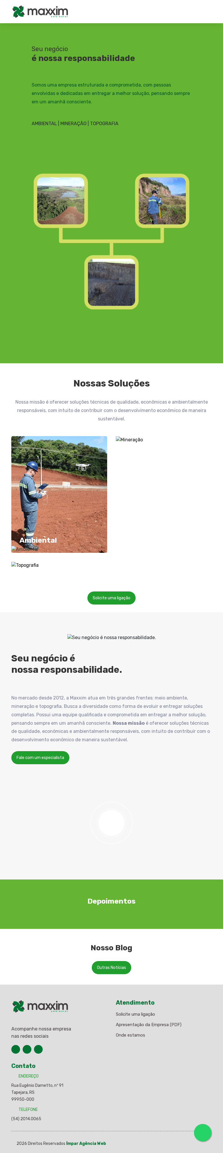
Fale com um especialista (40, 757)
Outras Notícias (111, 967)
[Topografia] (59, 565)
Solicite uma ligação (111, 598)
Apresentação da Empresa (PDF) (148, 1024)
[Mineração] (164, 439)
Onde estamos (130, 1035)
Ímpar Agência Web (86, 1143)
